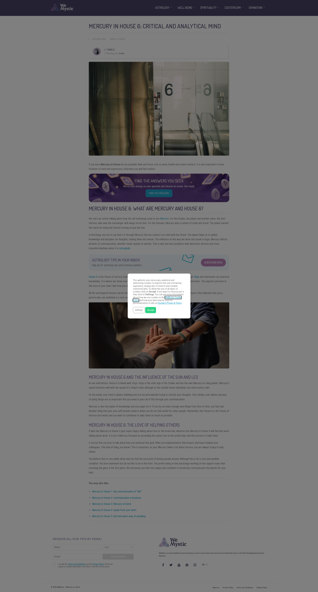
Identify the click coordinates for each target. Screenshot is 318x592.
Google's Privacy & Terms (170, 303)
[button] (139, 310)
